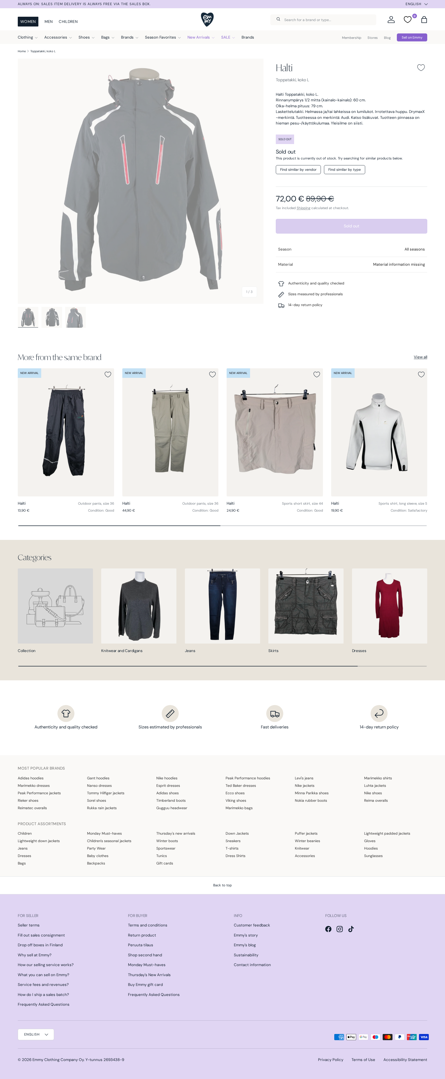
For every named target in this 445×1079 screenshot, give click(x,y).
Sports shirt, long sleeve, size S (403, 503)
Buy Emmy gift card (145, 984)
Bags (105, 37)
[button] (424, 19)
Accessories (55, 37)
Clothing (25, 37)
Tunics (161, 855)
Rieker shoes (28, 800)
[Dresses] (389, 606)
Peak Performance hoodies (248, 778)
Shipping (303, 208)
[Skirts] (306, 606)
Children (68, 21)
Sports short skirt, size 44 (302, 503)
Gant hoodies (98, 778)
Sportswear (165, 848)
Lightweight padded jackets (387, 833)
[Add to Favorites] (421, 68)
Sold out (351, 226)
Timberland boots (171, 800)
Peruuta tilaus (140, 945)
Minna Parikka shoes (312, 793)
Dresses (359, 650)
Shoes (84, 37)
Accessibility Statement (405, 1059)
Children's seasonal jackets (109, 841)
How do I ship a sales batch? (43, 994)
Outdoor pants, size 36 (96, 503)
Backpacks (96, 863)
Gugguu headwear (171, 808)
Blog (387, 37)
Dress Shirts (235, 855)
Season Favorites (160, 37)
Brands (127, 37)
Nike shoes (373, 793)
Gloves (369, 841)
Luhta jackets (375, 785)
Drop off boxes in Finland (40, 945)
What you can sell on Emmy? (43, 974)
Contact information (252, 964)
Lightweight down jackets (39, 841)
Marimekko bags (239, 808)
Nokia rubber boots (311, 800)
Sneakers (233, 841)
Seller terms (29, 925)
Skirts (273, 650)
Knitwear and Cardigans (121, 650)
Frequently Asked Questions (44, 1004)
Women (28, 21)
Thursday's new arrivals (175, 833)
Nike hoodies (166, 778)
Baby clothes (97, 855)
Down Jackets (237, 833)
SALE (225, 37)
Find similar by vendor (298, 169)
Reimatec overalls (32, 808)
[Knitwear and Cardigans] (138, 606)
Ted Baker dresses (241, 785)
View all (420, 357)
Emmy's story (246, 935)
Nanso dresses (99, 785)
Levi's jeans (304, 778)
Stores (372, 37)
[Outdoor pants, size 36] (66, 432)
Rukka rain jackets (102, 808)
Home (22, 51)
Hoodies (371, 848)
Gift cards (164, 863)
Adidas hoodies (31, 778)
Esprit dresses (168, 785)
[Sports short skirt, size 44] (275, 432)
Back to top (222, 885)
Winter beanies (307, 841)
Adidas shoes (167, 793)
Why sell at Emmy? (35, 955)
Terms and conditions (147, 925)
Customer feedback (252, 925)
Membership (351, 37)
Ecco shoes (235, 793)
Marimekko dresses (34, 785)
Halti (284, 67)
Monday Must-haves (104, 833)
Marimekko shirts (378, 778)
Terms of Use (363, 1059)
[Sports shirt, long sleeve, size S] (379, 432)
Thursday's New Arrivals (149, 974)
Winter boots (167, 841)
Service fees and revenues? (43, 984)
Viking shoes (236, 800)
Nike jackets (304, 785)
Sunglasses (373, 855)
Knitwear (302, 848)
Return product (142, 935)
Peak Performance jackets (39, 793)
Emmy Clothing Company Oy (58, 1059)
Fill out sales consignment (41, 935)
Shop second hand (145, 955)
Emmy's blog (245, 945)
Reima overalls (376, 800)
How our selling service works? (46, 964)
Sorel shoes (96, 800)
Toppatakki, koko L (43, 51)
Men (49, 21)
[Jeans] (222, 606)
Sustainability (246, 955)
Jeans (190, 650)
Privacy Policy (330, 1059)
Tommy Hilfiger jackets (105, 793)
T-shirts (232, 848)
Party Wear (96, 848)
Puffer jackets (306, 833)
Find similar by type (344, 169)
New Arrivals (198, 37)
